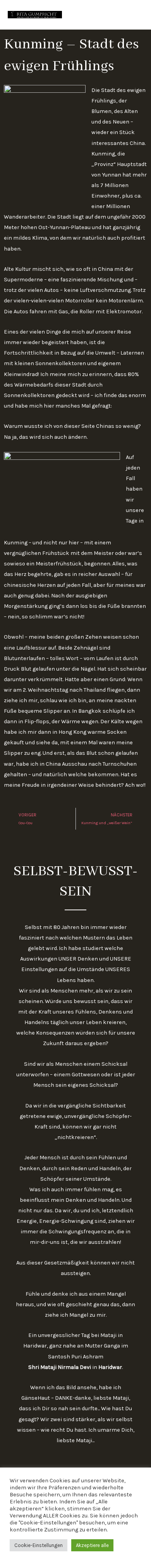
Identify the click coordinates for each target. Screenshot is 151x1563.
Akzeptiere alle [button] (92, 1545)
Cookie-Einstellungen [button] (38, 1545)
